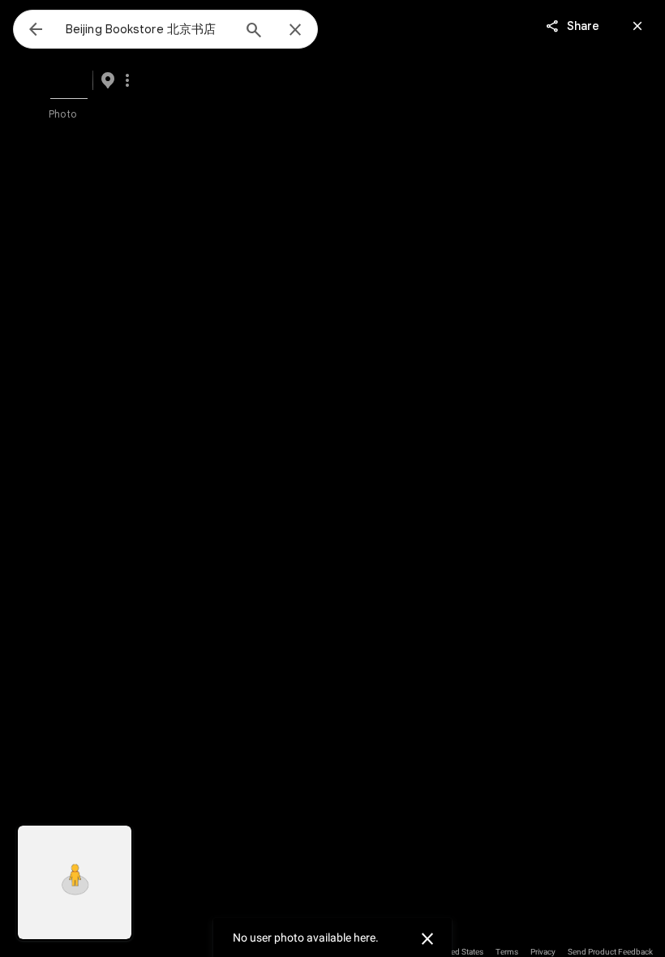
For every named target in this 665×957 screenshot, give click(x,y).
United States (460, 951)
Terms (507, 951)
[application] (332, 478)
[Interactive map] (74, 882)
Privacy (543, 951)
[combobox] (148, 29)
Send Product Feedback (610, 951)
